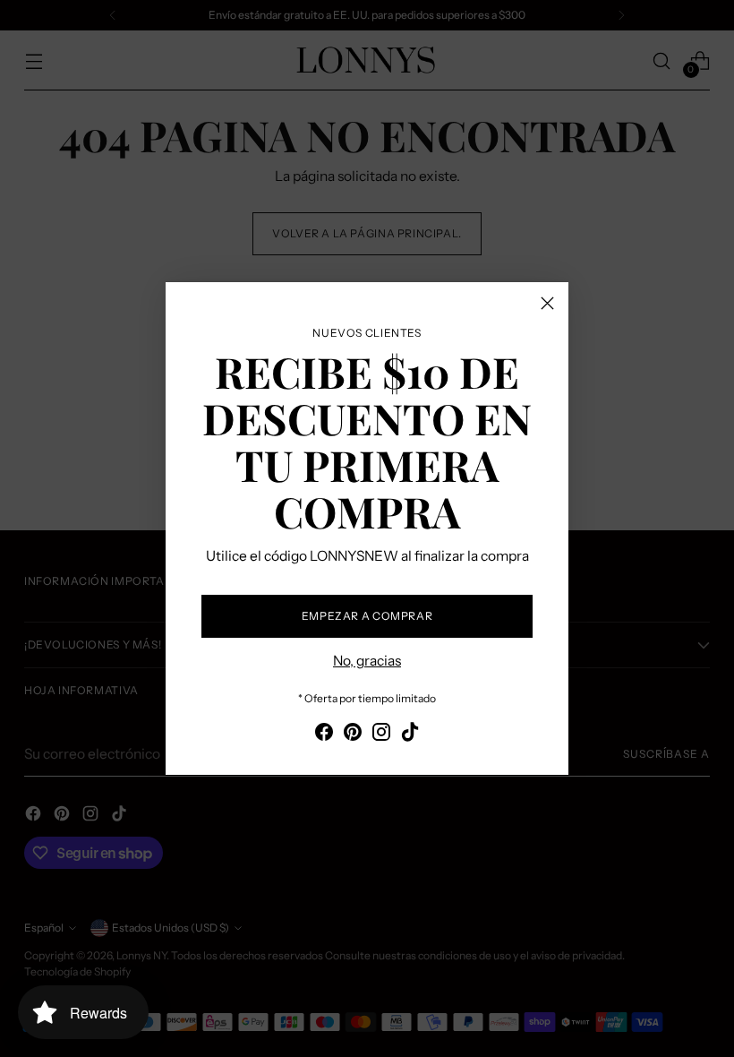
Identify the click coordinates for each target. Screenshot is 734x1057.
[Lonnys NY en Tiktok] (410, 734)
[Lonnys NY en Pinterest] (352, 734)
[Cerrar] (547, 303)
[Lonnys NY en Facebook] (324, 734)
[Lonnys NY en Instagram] (381, 734)
